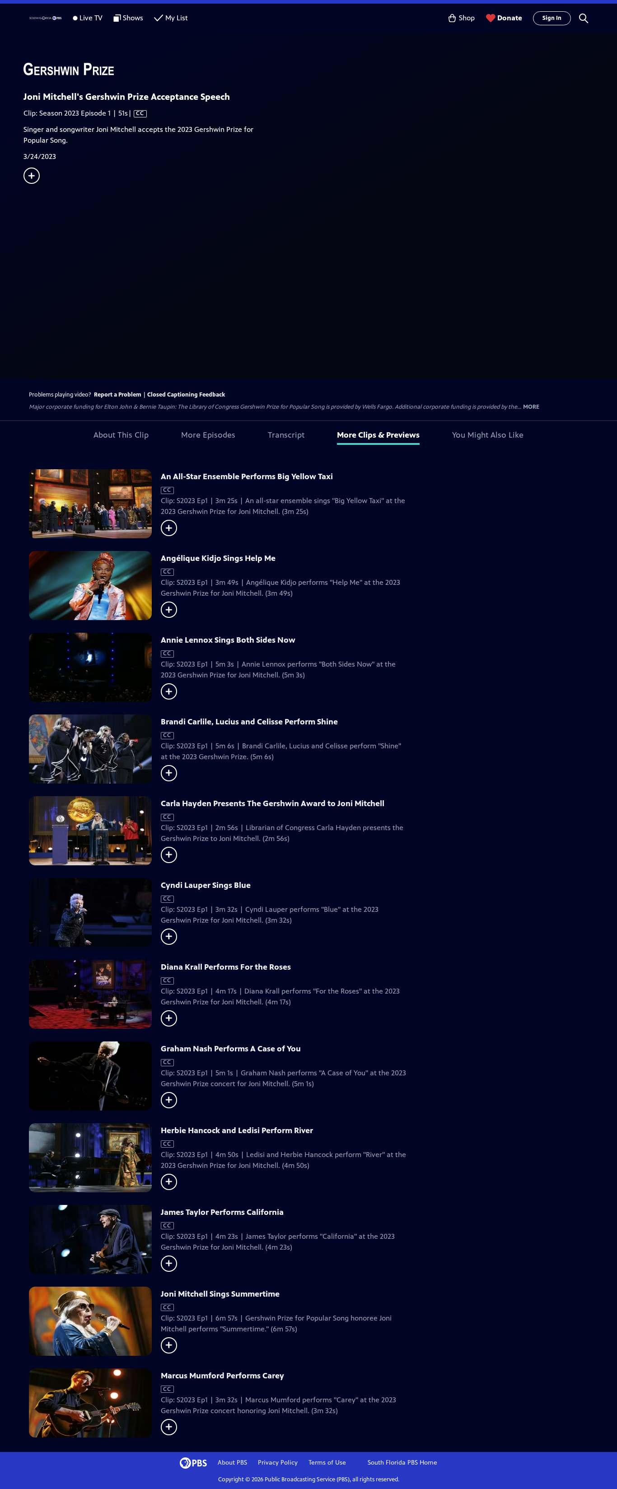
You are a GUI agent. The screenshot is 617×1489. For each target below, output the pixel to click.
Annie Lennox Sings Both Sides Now (228, 640)
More (531, 407)
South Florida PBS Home (402, 1462)
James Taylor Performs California (222, 1212)
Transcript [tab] (286, 435)
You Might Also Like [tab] (488, 435)
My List (176, 18)
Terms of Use (327, 1462)
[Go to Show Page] (320, 69)
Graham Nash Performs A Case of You (231, 1049)
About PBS (232, 1462)
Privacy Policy (278, 1462)
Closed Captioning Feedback (186, 394)
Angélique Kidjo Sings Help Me (218, 558)
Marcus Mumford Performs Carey (222, 1376)
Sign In (551, 18)
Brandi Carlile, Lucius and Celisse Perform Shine (249, 722)
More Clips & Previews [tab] (378, 435)
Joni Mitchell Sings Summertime (220, 1294)
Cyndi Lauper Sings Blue (206, 885)
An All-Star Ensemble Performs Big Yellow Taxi (247, 476)
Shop (467, 18)
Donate (509, 18)
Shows (133, 18)
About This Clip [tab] (121, 435)
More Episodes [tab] (208, 435)
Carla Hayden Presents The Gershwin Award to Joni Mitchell (272, 803)
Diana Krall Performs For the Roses (226, 967)
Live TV (91, 18)
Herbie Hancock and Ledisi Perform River (237, 1130)
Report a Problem (117, 394)
